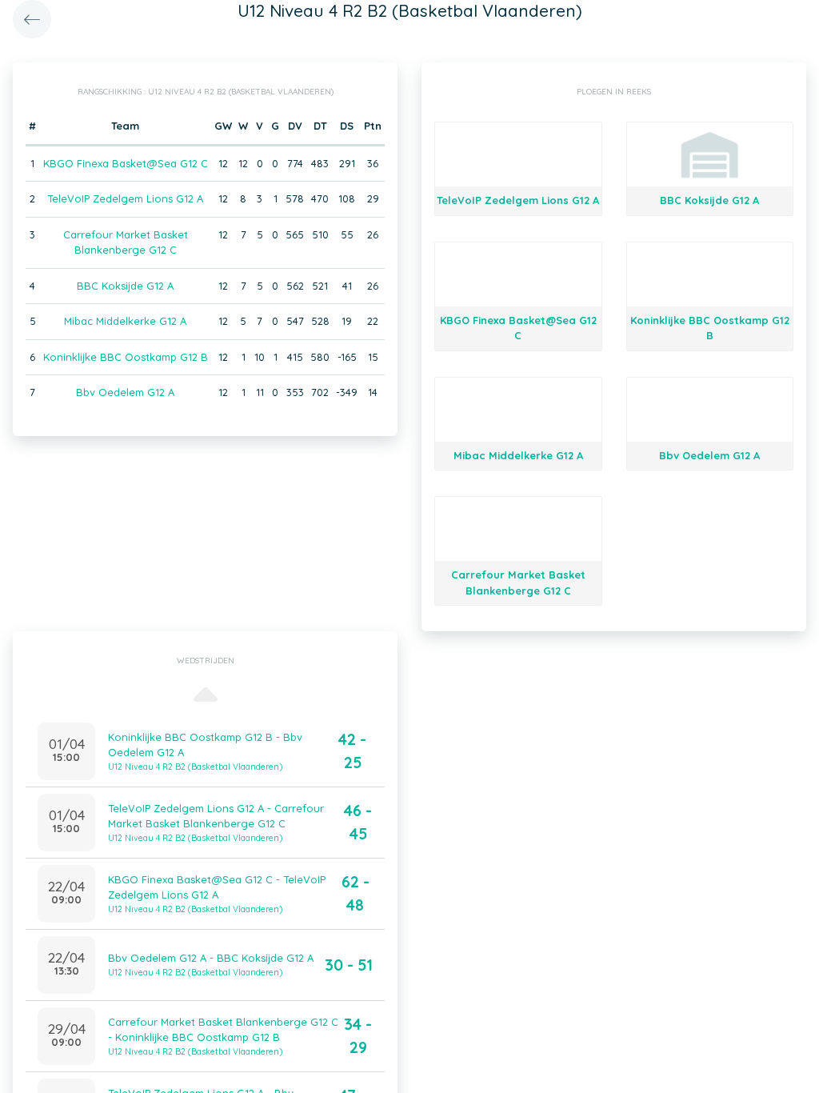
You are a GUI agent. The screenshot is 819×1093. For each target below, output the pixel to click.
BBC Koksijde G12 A (125, 285)
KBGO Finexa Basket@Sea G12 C (125, 163)
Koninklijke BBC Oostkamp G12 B (125, 356)
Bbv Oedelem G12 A (125, 392)
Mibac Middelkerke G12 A (125, 320)
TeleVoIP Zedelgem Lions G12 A (125, 198)
